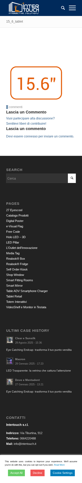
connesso (31, 136)
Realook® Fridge (17, 264)
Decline (37, 472)
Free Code (13, 231)
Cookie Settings (62, 472)
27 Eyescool (14, 210)
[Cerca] (61, 8)
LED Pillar (12, 242)
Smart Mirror (14, 285)
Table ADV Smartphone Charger (27, 291)
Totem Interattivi (16, 301)
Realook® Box (15, 258)
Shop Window (15, 274)
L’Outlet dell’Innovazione (21, 247)
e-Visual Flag (14, 226)
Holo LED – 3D (16, 237)
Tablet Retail (14, 296)
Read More (59, 465)
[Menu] (70, 8)
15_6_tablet (14, 21)
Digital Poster (14, 221)
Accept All (16, 472)
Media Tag (13, 253)
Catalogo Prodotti (17, 215)
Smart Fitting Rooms (19, 280)
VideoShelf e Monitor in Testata (26, 307)
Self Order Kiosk (17, 269)
